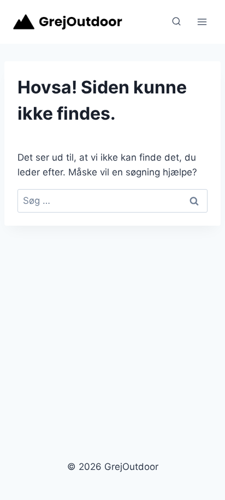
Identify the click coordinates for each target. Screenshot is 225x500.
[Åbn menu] (202, 21)
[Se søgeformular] (176, 22)
